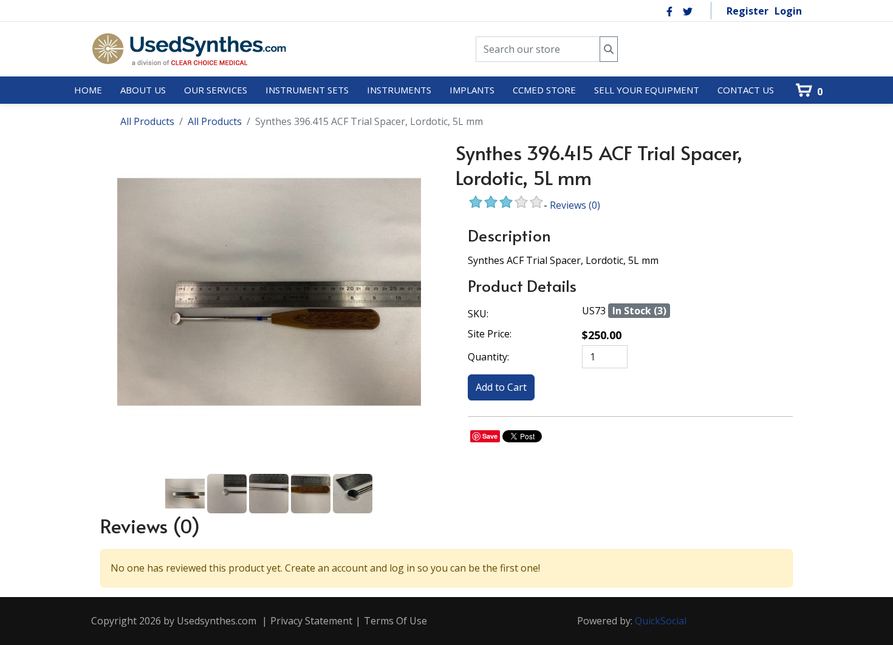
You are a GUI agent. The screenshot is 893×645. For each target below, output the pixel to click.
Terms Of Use (395, 620)
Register (747, 11)
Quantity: (488, 356)
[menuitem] (88, 90)
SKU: (478, 313)
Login (788, 11)
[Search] (609, 49)
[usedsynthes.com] (188, 49)
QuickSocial (660, 620)
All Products (147, 121)
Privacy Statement (311, 620)
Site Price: (490, 333)
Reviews (575, 205)
